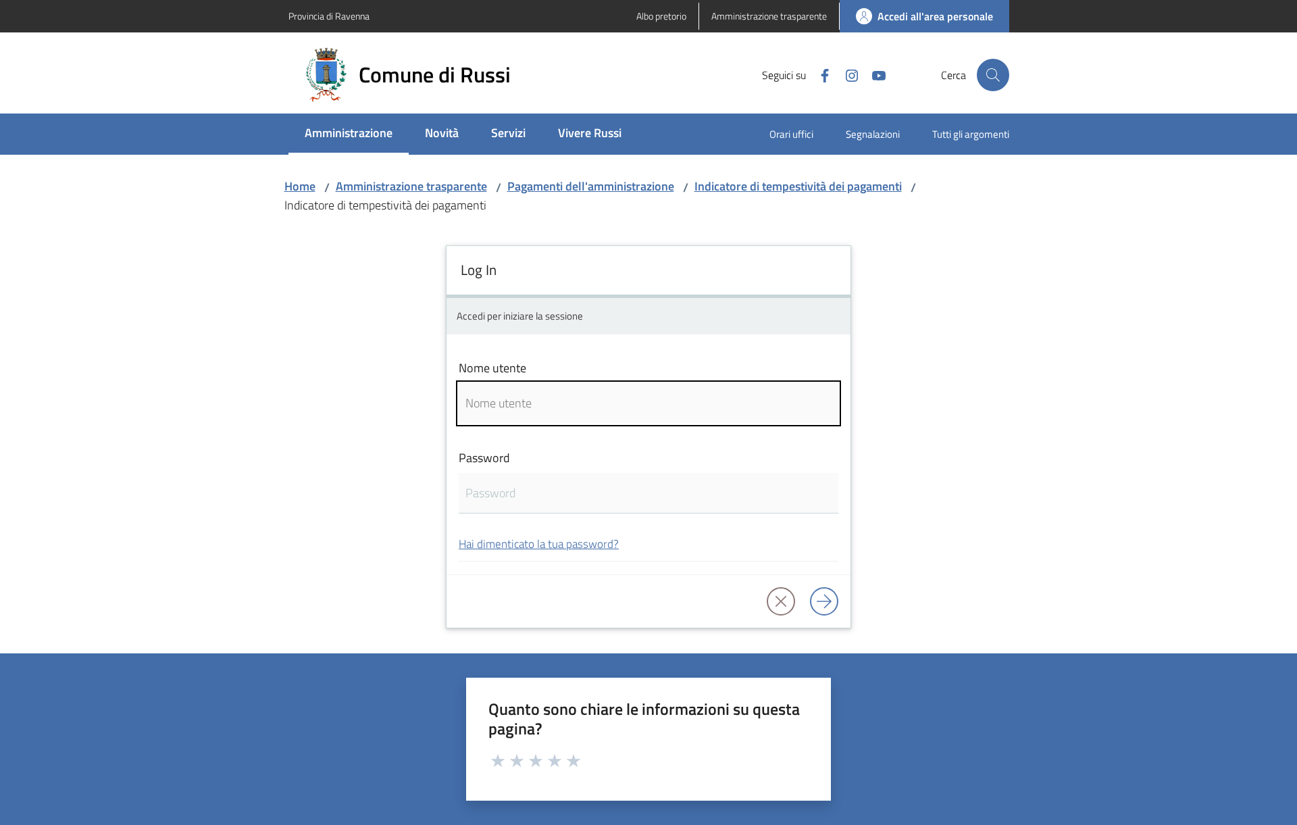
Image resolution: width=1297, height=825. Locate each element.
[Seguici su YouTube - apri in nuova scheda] (873, 74)
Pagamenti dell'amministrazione (590, 186)
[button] (993, 75)
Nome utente (492, 368)
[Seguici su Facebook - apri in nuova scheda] (819, 74)
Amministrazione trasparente (411, 186)
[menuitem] (348, 134)
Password (484, 458)
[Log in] (824, 601)
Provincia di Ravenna (329, 16)
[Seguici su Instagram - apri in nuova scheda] (846, 74)
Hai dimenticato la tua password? (539, 543)
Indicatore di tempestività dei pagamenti (798, 186)
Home (299, 186)
